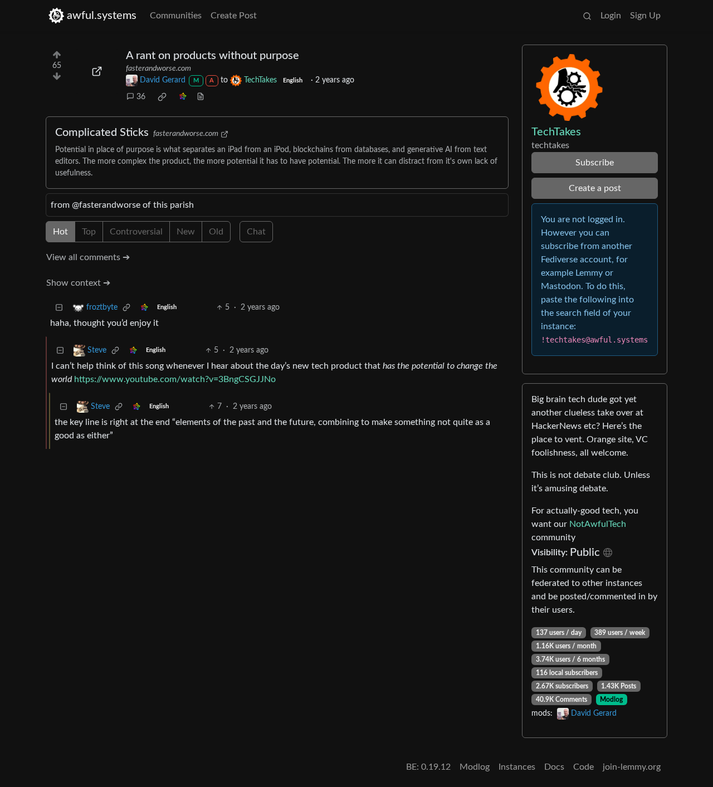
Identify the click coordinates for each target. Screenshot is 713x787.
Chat (256, 231)
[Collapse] (59, 307)
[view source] (200, 97)
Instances (517, 766)
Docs (554, 766)
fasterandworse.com (158, 68)
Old (216, 231)
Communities (176, 15)
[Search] (587, 15)
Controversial (136, 231)
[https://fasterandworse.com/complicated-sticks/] (97, 71)
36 (140, 97)
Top (89, 231)
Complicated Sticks (102, 132)
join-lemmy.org (632, 766)
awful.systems (101, 15)
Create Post (234, 15)
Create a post (595, 188)
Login (610, 15)
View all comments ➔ (88, 257)
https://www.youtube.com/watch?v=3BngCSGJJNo (175, 379)
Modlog (611, 699)
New (186, 231)
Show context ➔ (78, 282)
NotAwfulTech (597, 524)
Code (583, 766)
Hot (60, 231)
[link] (162, 96)
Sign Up (645, 15)
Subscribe (594, 162)
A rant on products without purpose (212, 55)
